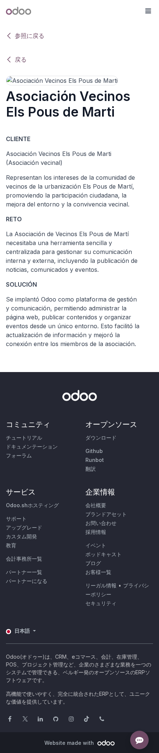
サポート (16, 518)
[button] (148, 11)
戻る (21, 59)
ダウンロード (100, 437)
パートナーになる (26, 581)
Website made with (69, 743)
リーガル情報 (100, 585)
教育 (11, 545)
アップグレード (24, 527)
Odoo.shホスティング (32, 505)
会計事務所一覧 (24, 558)
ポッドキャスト (103, 554)
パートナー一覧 (24, 572)
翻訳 (90, 469)
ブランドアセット (106, 514)
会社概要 (95, 505)
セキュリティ (100, 603)
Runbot (94, 460)
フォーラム (19, 455)
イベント (95, 545)
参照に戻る (29, 35)
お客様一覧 (98, 572)
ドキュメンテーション (32, 446)
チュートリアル (24, 437)
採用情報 (95, 532)
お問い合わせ (100, 523)
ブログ (93, 563)
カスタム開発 (21, 536)
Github (94, 451)
